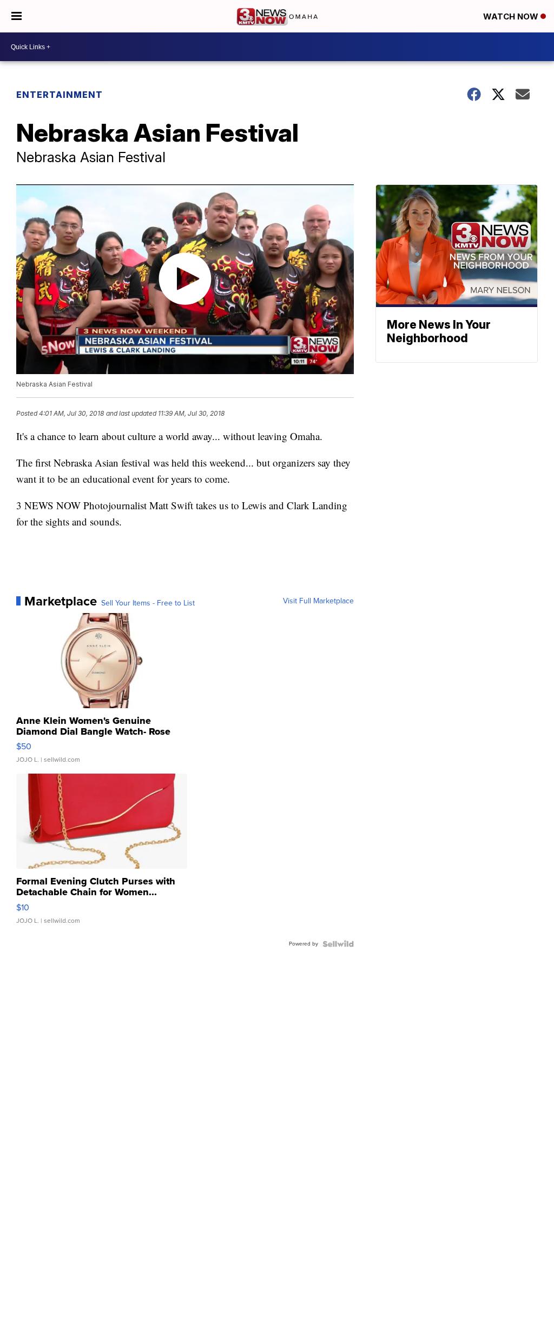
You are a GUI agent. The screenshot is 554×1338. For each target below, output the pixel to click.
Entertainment (59, 94)
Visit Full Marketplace (318, 601)
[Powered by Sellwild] (338, 944)
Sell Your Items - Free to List (148, 603)
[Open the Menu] (16, 16)
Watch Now (511, 16)
